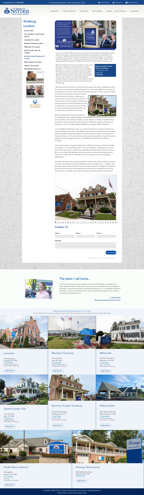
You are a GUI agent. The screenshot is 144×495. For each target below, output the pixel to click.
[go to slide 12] (83, 222)
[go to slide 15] (90, 222)
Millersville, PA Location (32, 47)
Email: (78, 233)
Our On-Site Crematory (55, 2)
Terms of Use (72, 493)
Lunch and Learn (76, 2)
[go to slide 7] (70, 222)
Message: (58, 240)
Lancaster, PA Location (31, 40)
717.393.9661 (19, 2)
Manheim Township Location (33, 43)
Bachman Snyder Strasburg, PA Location (34, 57)
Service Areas (28, 30)
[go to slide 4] (63, 222)
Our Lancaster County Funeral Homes (34, 35)
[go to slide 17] (95, 222)
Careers (83, 2)
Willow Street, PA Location (33, 62)
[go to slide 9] (75, 222)
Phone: (99, 233)
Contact (69, 2)
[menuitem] (55, 11)
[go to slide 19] (100, 222)
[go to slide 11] (80, 222)
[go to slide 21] (105, 222)
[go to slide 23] (110, 222)
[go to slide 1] (55, 222)
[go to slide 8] (73, 222)
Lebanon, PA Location (31, 65)
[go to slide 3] (60, 222)
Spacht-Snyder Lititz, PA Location (32, 51)
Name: (57, 233)
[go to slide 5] (65, 222)
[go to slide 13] (85, 222)
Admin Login (82, 493)
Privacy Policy (62, 493)
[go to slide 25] (115, 222)
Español (64, 2)
